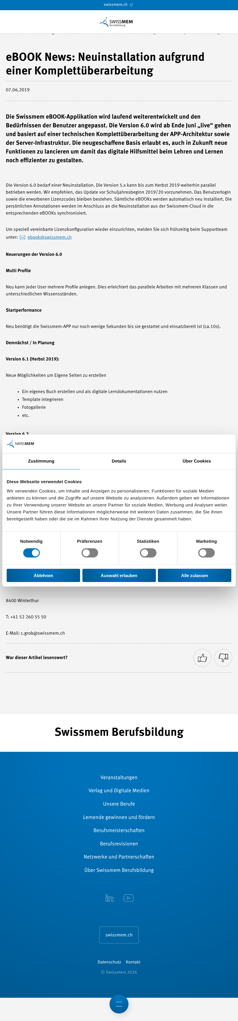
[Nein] (223, 658)
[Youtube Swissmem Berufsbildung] (128, 898)
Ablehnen (43, 575)
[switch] (90, 553)
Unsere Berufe (119, 804)
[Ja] (202, 658)
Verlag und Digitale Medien (119, 791)
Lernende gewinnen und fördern (119, 817)
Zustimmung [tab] (41, 461)
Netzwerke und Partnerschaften (119, 857)
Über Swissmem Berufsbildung (119, 870)
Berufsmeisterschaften (119, 830)
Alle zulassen (194, 575)
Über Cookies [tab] (197, 461)
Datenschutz (109, 962)
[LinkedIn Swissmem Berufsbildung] (109, 898)
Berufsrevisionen (119, 844)
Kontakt (133, 962)
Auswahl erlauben (119, 575)
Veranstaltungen (118, 778)
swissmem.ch (116, 5)
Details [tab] (119, 461)
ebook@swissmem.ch (50, 237)
